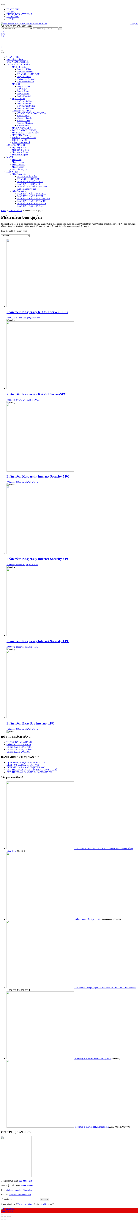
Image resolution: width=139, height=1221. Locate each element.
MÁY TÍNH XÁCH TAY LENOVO (33, 198)
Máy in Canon (23, 86)
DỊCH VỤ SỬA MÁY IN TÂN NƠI (23, 765)
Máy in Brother (24, 91)
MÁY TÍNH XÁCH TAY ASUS (31, 201)
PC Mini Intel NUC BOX (28, 74)
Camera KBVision (25, 123)
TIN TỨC (11, 12)
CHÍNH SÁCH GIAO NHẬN (20, 747)
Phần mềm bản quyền (26, 79)
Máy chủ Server (24, 76)
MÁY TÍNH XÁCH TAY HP (30, 196)
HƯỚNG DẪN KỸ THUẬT (19, 14)
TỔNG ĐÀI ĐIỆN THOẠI (24, 130)
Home (3, 210)
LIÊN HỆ (11, 19)
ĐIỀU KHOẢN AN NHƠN (19, 744)
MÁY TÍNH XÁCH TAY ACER (31, 203)
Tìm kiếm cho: (7, 1199)
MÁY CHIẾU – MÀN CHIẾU (25, 133)
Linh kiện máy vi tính (26, 189)
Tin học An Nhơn (24, 1204)
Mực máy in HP (24, 103)
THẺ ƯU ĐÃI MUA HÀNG (19, 742)
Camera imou (23, 125)
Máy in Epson (23, 93)
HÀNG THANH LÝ (21, 142)
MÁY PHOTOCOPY (21, 128)
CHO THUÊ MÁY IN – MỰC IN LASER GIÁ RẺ (29, 772)
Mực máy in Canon (25, 101)
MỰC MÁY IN (18, 98)
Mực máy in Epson (25, 108)
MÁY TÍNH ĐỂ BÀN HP (28, 184)
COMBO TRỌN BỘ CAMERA (31, 113)
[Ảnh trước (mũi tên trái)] (2, 1219)
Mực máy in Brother (26, 106)
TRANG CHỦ (13, 9)
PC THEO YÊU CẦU (27, 176)
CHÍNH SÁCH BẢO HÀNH (19, 749)
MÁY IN (16, 84)
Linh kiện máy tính (25, 81)
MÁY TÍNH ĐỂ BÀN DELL (30, 181)
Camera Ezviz (23, 115)
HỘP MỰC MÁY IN (16, 145)
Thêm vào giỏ (23, 318)
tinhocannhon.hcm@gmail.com (20, 1190)
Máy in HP (22, 89)
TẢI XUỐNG (13, 16)
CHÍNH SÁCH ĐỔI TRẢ (18, 752)
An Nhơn (45, 1204)
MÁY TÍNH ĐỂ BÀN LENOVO (32, 186)
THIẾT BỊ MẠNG (20, 140)
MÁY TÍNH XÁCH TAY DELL (31, 194)
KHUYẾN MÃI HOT (16, 59)
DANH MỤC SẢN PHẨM (19, 64)
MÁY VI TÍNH (19, 67)
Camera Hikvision (25, 118)
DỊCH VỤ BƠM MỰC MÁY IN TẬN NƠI (26, 762)
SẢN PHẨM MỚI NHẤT (18, 62)
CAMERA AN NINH (21, 111)
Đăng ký (134, 24)
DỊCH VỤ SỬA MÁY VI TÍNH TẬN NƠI (26, 767)
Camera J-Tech (23, 120)
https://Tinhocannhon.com (20, 1194)
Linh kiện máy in (24, 96)
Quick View (34, 318)
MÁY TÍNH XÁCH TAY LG (30, 206)
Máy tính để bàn (24, 69)
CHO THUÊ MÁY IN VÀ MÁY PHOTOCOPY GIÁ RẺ (32, 770)
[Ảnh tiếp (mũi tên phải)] (5, 1219)
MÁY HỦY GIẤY (20, 135)
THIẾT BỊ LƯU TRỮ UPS (24, 137)
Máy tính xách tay (25, 72)
